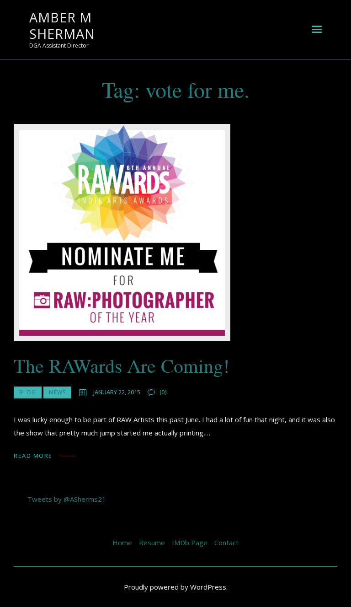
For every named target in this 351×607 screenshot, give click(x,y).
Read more (33, 455)
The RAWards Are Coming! (121, 366)
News (57, 392)
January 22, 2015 (116, 392)
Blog (27, 392)
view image (122, 232)
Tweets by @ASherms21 (66, 499)
